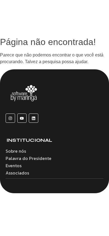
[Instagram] (10, 118)
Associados (17, 172)
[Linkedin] (33, 118)
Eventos (14, 165)
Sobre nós (16, 151)
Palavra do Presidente (28, 158)
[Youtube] (22, 118)
